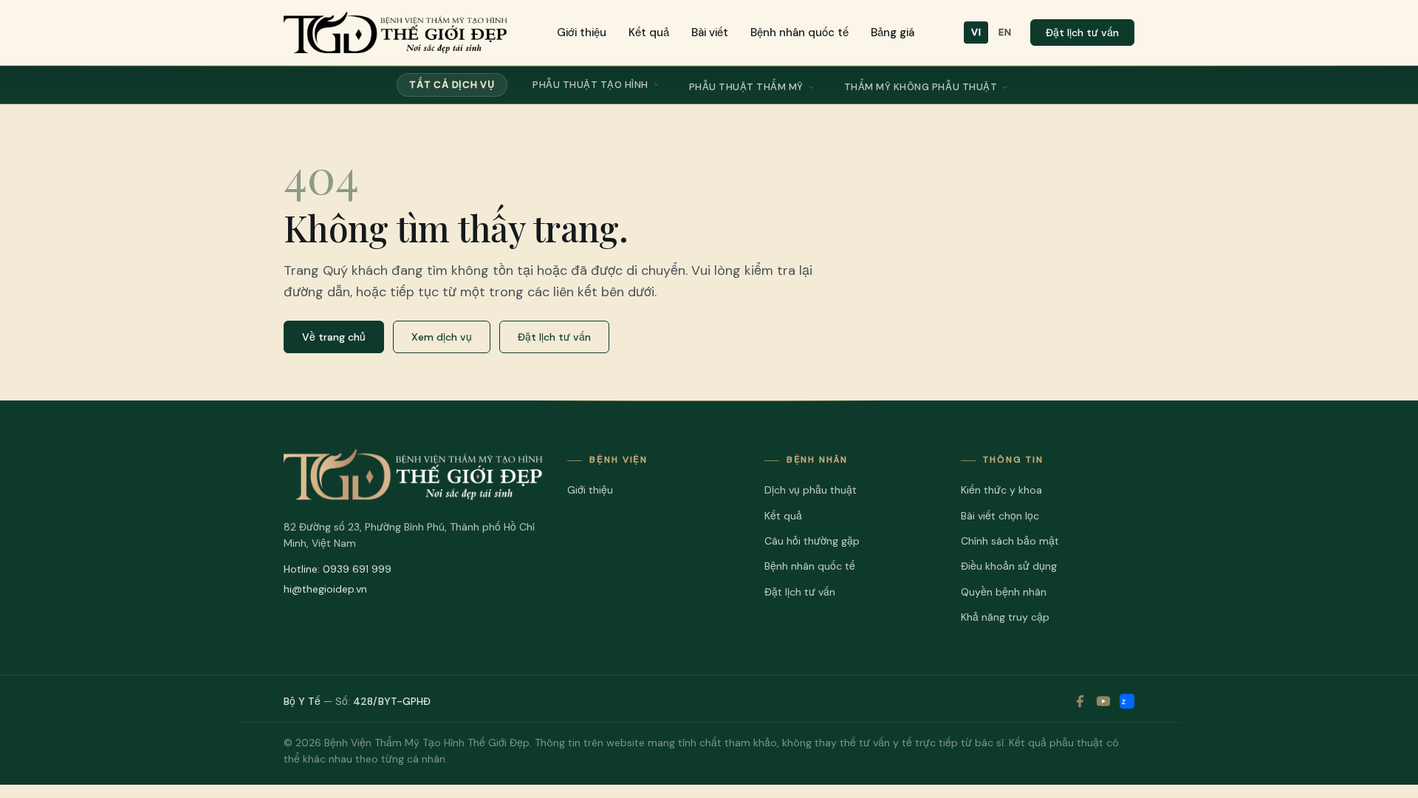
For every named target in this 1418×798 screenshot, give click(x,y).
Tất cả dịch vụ (452, 84)
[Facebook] (1079, 701)
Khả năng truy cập (1005, 617)
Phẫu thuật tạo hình (590, 84)
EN (1005, 32)
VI (976, 32)
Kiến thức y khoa (1001, 490)
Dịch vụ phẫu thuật (810, 490)
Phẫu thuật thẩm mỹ (746, 87)
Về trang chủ (334, 337)
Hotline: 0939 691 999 (337, 569)
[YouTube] (1103, 701)
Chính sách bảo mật (1010, 541)
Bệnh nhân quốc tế (799, 32)
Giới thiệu (581, 32)
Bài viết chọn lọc (1000, 515)
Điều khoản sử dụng (1009, 566)
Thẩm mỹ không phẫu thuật (920, 87)
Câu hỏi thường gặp (812, 541)
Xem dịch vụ (441, 337)
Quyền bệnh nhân (1004, 591)
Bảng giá (892, 32)
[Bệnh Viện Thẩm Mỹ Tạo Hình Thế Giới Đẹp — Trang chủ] (395, 32)
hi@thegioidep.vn (325, 589)
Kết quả (648, 32)
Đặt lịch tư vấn (1082, 32)
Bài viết (709, 32)
